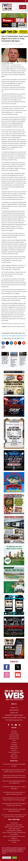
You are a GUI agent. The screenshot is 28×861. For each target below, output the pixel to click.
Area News (14, 731)
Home (14, 740)
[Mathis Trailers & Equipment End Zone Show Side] (14, 460)
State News (14, 754)
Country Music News (14, 737)
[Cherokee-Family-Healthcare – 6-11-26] (14, 433)
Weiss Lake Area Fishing (14, 840)
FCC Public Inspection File (14, 720)
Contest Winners (14, 834)
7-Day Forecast (14, 823)
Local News (14, 742)
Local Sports (14, 744)
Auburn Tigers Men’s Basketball (14, 830)
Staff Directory (14, 710)
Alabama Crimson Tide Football (14, 825)
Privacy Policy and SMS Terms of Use (14, 717)
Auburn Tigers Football (14, 828)
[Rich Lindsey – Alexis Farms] (14, 580)
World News (14, 758)
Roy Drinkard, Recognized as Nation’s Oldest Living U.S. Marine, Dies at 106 (5, 360)
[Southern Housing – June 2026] (14, 529)
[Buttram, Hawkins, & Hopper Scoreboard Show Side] (14, 406)
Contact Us (14, 707)
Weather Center (14, 756)
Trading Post (14, 838)
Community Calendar (14, 735)
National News (14, 746)
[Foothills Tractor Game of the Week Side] (14, 626)
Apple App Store (6, 336)
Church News (14, 733)
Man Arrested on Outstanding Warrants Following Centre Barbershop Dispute (14, 361)
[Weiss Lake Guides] (14, 482)
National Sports (14, 748)
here (22, 338)
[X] (12, 725)
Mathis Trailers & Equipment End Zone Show (14, 836)
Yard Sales (14, 842)
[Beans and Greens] (14, 504)
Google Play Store (20, 336)
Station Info (14, 712)
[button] (26, 1)
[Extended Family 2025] (14, 555)
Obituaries (14, 750)
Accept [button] (14, 857)
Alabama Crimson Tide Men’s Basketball (14, 826)
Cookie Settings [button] (6, 857)
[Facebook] (8, 725)
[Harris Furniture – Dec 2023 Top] (14, 384)
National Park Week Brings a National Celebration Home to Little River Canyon (23, 360)
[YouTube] (16, 725)
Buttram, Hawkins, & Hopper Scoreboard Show (14, 832)
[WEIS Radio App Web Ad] (14, 604)
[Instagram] (19, 725)
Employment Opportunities (14, 715)
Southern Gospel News (14, 752)
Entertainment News (14, 738)
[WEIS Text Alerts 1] (14, 648)
